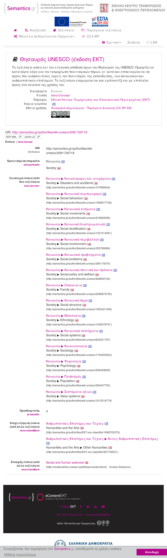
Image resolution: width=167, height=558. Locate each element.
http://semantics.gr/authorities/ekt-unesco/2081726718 (49, 132)
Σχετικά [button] (112, 42)
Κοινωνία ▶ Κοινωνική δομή (67, 300)
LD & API (92, 36)
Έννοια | (18, 142)
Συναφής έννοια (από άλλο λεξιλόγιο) (25, 465)
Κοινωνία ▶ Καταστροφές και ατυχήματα (79, 178)
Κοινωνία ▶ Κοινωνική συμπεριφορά (74, 193)
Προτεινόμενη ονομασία (23, 162)
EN (155, 42)
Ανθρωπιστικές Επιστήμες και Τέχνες (75, 423)
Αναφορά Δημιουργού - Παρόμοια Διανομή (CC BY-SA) (91, 108)
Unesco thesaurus (120, 467)
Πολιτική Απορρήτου (70, 514)
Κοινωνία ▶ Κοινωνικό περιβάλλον (73, 239)
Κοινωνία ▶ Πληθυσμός (64, 376)
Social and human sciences (65, 462)
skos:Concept (60, 95)
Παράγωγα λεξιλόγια (103, 30)
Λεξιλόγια (65, 30)
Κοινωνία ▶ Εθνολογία (64, 315)
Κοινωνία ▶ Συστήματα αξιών (69, 391)
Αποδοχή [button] (152, 552)
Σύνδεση (133, 42)
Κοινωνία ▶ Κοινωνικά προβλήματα (74, 254)
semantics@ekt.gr (99, 514)
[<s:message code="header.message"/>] (48, 7)
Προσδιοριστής (30, 412)
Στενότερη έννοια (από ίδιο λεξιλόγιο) (24, 181)
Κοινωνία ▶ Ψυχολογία (64, 361)
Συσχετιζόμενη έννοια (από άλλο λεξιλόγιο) (25, 426)
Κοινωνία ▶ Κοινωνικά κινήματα (71, 209)
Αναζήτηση (37, 30)
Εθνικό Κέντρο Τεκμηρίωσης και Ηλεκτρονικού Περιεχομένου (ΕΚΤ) (100, 99)
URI (34, 149)
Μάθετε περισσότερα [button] (20, 554)
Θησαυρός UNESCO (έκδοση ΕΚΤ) (62, 59)
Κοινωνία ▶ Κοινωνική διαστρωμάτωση (76, 224)
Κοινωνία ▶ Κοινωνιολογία (67, 346)
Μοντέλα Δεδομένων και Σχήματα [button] (45, 36)
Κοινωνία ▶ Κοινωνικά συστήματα (72, 330)
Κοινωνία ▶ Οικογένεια (64, 285)
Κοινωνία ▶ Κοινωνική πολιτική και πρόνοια (79, 270)
